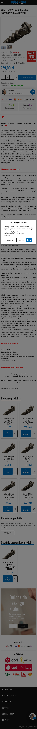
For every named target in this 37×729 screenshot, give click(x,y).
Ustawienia (10, 240)
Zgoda (29, 240)
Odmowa (21, 240)
